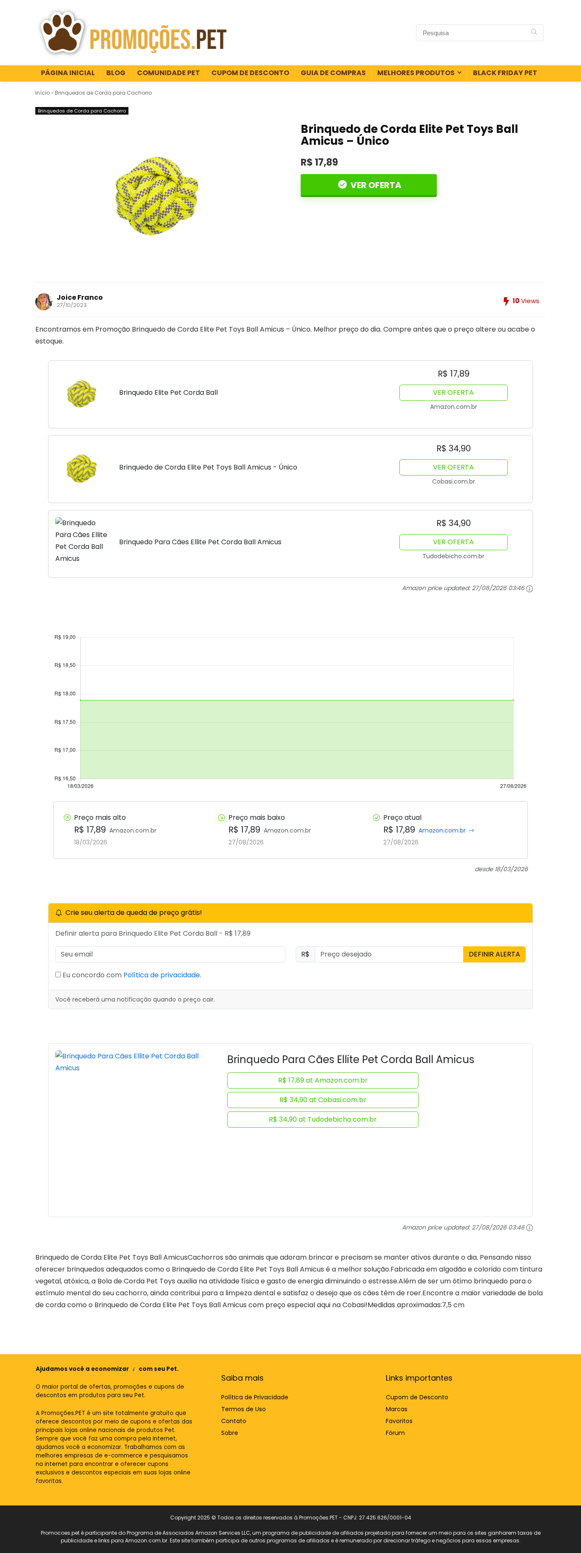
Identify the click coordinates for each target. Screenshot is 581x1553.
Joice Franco (80, 297)
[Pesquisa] (534, 32)
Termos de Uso (243, 1409)
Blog (115, 73)
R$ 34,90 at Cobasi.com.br (323, 1100)
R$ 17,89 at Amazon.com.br (323, 1080)
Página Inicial (68, 73)
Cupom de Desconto (250, 73)
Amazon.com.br (442, 830)
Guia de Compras (333, 73)
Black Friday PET (505, 73)
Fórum (395, 1433)
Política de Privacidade (254, 1397)
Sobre (229, 1433)
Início (42, 92)
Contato (233, 1421)
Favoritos (399, 1421)
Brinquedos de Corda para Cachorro (103, 92)
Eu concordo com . (131, 975)
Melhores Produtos (416, 73)
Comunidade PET (168, 73)
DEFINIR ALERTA (494, 954)
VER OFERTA (375, 185)
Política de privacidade (161, 975)
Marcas (396, 1409)
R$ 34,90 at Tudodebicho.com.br (323, 1119)
